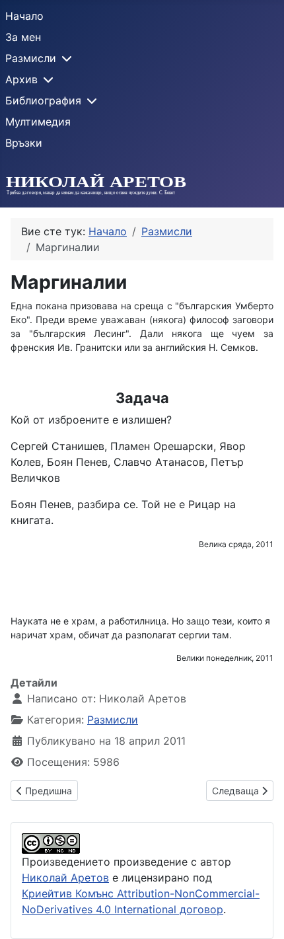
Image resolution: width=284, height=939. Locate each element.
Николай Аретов (65, 877)
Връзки (23, 142)
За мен (23, 37)
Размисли (30, 58)
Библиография (43, 100)
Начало (24, 15)
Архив (21, 79)
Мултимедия (38, 121)
